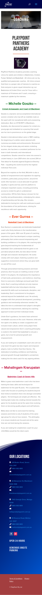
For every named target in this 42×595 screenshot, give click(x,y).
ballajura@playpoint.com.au (19, 512)
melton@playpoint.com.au (22, 527)
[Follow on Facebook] (11, 534)
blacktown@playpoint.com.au (20, 493)
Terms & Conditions (15, 579)
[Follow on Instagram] (15, 534)
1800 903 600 (17, 468)
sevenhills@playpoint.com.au (20, 475)
